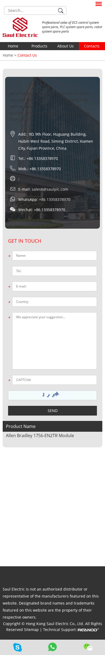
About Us (65, 46)
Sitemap (32, 629)
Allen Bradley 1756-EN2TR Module (40, 435)
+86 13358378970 (54, 199)
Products (39, 46)
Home (13, 46)
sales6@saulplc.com (50, 189)
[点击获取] (53, 395)
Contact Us (27, 55)
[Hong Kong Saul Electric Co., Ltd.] (52, 27)
